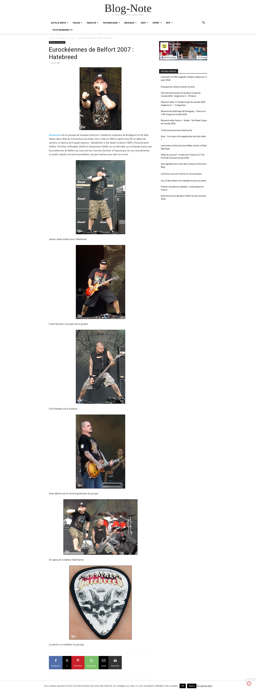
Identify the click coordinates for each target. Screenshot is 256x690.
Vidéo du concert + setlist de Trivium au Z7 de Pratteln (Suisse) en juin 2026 (182, 156)
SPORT (156, 22)
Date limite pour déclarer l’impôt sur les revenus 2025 (183, 197)
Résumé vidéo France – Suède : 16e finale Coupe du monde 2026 (184, 122)
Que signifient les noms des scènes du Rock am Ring (183, 165)
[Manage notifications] (249, 683)
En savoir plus (204, 685)
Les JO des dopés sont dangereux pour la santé (183, 180)
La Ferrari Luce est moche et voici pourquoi (181, 174)
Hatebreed (55, 135)
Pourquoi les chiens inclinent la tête (178, 87)
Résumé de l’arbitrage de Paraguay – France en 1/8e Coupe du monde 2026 (183, 113)
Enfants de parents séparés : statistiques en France (182, 188)
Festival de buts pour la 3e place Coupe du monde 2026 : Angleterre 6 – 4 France (181, 94)
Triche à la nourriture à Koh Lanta (176, 130)
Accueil (52, 38)
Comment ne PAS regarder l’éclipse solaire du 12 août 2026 (184, 78)
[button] (203, 23)
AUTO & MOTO (58, 22)
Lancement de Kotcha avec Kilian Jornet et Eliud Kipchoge (184, 147)
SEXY (143, 22)
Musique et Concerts (66, 38)
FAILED (76, 22)
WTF (168, 22)
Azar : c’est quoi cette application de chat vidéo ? (183, 138)
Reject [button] (192, 686)
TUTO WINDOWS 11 (62, 29)
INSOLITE (91, 22)
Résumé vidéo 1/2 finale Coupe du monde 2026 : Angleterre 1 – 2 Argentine (183, 103)
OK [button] (182, 686)
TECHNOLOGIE (110, 22)
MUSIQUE (129, 22)
